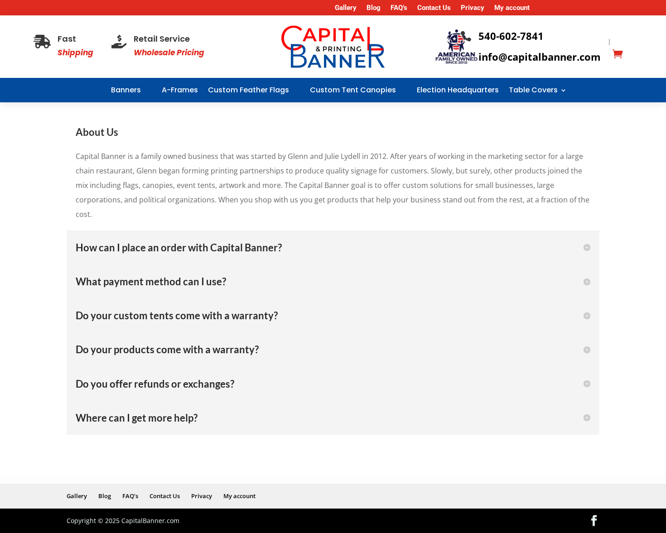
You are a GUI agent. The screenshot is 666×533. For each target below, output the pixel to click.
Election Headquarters (458, 90)
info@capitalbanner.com (539, 56)
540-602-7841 (511, 36)
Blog (374, 8)
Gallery (346, 8)
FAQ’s (399, 8)
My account (512, 8)
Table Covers (533, 90)
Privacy (472, 8)
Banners (126, 90)
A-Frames (180, 90)
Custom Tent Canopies (353, 90)
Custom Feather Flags (248, 90)
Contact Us (434, 8)
